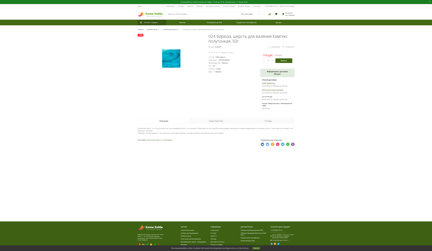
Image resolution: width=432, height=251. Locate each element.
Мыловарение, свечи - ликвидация (193, 242)
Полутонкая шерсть (170, 29)
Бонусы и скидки (229, 6)
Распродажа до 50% (214, 22)
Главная (140, 29)
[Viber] (293, 144)
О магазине (170, 6)
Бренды (278, 22)
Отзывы (181, 6)
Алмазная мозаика (187, 230)
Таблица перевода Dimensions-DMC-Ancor (254, 234)
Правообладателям (248, 241)
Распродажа (167, 140)
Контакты (256, 6)
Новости (190, 6)
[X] (267, 144)
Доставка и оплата (213, 6)
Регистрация (290, 6)
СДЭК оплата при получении (272, 90)
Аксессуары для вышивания (191, 239)
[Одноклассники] (272, 144)
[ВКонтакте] (262, 144)
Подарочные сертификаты (246, 22)
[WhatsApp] (287, 144)
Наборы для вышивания (189, 233)
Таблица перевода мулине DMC (252, 230)
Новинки (182, 22)
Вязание (184, 245)
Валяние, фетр (152, 29)
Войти (282, 6)
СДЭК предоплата (268, 83)
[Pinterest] (277, 144)
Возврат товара (244, 6)
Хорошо (256, 248)
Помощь (200, 6)
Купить (284, 60)
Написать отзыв (227, 53)
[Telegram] (282, 144)
